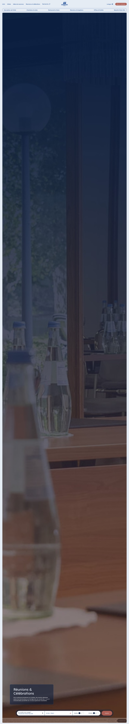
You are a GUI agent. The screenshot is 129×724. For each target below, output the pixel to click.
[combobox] (31, 713)
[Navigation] (3, 4)
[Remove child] (98, 713)
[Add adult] (79, 713)
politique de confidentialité (83, 721)
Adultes (76, 713)
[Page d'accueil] (64, 3)
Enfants (90, 713)
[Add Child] (94, 713)
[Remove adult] (83, 713)
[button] (112, 721)
